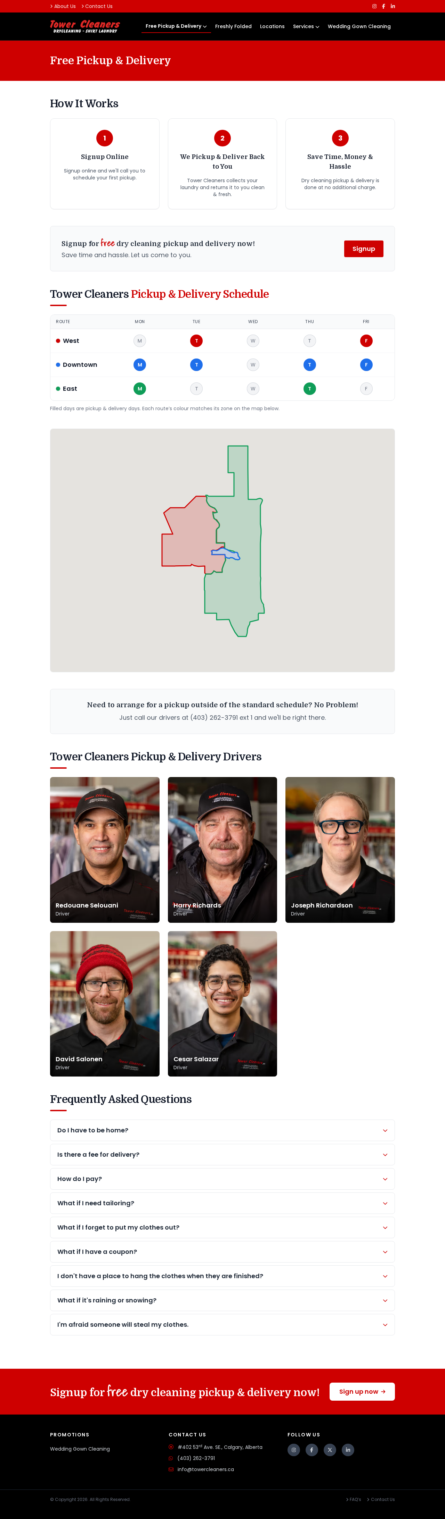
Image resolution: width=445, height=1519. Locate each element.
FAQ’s (355, 1499)
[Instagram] (374, 6)
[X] (330, 1450)
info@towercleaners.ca (206, 1469)
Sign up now (358, 1391)
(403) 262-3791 (196, 1458)
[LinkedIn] (393, 6)
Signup (364, 248)
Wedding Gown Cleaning (359, 26)
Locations (272, 26)
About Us (65, 6)
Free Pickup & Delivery (173, 26)
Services (303, 26)
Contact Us (99, 6)
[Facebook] (383, 6)
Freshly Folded (233, 26)
